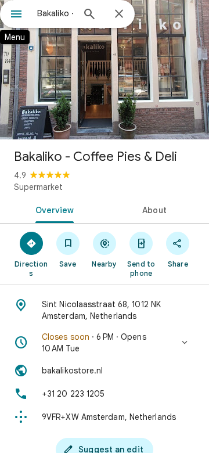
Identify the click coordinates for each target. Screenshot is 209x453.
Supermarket (38, 187)
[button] (104, 342)
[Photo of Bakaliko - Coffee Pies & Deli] (104, 69)
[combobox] (55, 13)
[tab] (52, 209)
